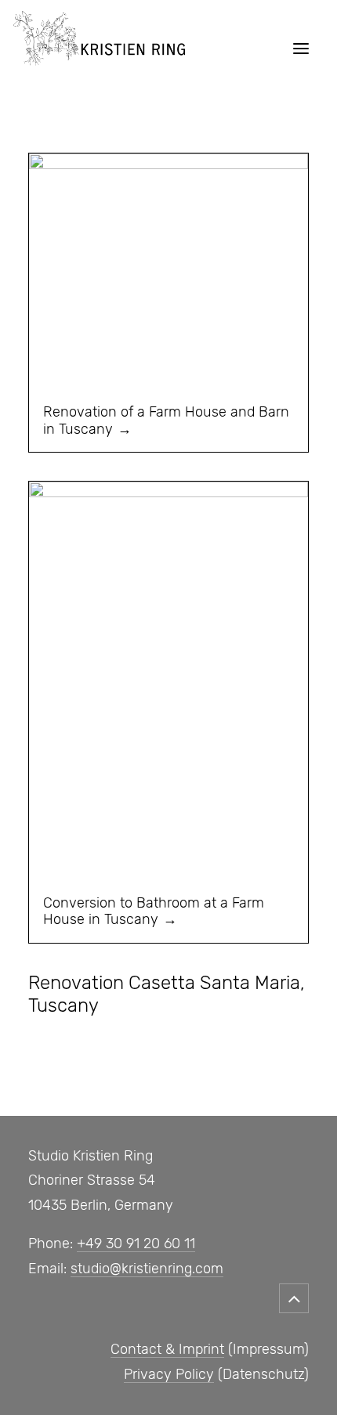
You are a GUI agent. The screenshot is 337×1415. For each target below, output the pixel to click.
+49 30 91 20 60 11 (136, 1243)
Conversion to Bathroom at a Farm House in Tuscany (153, 911)
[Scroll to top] (294, 1295)
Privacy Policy (169, 1374)
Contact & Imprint (167, 1349)
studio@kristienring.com (147, 1268)
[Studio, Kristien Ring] (99, 48)
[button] (301, 48)
